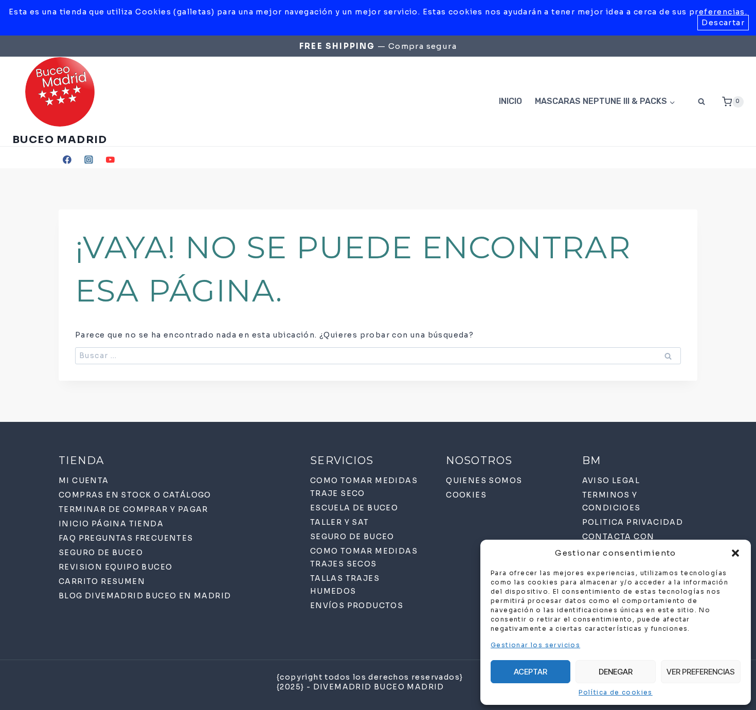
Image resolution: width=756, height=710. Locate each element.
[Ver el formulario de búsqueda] (701, 102)
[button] (735, 553)
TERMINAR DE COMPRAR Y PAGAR (133, 509)
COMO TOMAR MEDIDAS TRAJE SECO (364, 487)
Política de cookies (616, 692)
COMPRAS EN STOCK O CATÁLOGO (135, 495)
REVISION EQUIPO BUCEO (115, 567)
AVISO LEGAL (611, 480)
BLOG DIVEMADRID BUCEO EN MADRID (145, 595)
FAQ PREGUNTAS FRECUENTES (126, 538)
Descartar (723, 22)
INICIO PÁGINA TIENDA (111, 523)
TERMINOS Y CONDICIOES (611, 501)
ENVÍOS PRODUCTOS (356, 605)
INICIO (510, 101)
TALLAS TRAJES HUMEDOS (345, 585)
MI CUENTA (84, 480)
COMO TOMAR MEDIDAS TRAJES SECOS (364, 557)
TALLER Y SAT (339, 522)
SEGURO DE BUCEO (101, 552)
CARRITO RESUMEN (102, 581)
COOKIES (466, 495)
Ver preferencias (701, 672)
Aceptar (530, 672)
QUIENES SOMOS (484, 480)
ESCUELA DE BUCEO (354, 507)
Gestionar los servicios (535, 645)
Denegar (616, 672)
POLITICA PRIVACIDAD (632, 522)
